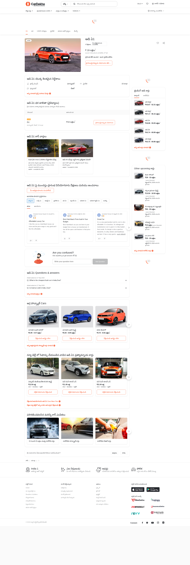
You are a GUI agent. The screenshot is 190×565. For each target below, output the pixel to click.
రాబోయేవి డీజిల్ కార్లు (104, 441)
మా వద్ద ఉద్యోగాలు (31, 491)
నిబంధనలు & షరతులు (32, 494)
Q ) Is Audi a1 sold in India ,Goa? (38, 288)
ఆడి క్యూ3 (148, 102)
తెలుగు (139, 3)
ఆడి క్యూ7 (148, 111)
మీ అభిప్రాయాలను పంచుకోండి (40, 190)
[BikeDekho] (137, 500)
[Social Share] (163, 43)
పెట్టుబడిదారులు (30, 504)
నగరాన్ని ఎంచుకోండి (156, 11)
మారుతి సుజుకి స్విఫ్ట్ (69, 330)
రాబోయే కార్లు (147, 251)
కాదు (123, 453)
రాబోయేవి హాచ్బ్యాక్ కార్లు (71, 441)
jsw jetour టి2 (149, 235)
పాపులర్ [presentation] (136, 95)
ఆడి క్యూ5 (148, 139)
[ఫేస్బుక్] (142, 523)
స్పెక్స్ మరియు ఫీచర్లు (42, 93)
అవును (114, 453)
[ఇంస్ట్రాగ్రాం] (158, 523)
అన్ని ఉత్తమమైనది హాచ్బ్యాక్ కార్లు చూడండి (40, 345)
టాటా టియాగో (101, 330)
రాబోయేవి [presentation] (146, 95)
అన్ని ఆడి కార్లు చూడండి (141, 147)
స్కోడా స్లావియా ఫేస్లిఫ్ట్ (151, 190)
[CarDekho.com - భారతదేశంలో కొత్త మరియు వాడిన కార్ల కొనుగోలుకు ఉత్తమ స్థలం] (35, 4)
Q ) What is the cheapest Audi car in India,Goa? (44, 280)
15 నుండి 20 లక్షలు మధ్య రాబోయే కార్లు (42, 441)
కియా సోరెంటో (149, 175)
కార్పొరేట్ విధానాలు (31, 501)
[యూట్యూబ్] (152, 523)
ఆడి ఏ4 (147, 120)
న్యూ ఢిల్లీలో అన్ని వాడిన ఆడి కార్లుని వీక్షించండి (44, 405)
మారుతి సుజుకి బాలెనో (35, 330)
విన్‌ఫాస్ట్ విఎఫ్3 (150, 222)
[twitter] (147, 523)
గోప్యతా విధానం (30, 497)
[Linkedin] (163, 523)
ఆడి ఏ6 (147, 130)
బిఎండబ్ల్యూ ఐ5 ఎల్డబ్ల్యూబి (153, 206)
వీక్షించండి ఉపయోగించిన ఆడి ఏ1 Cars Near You (42, 401)
